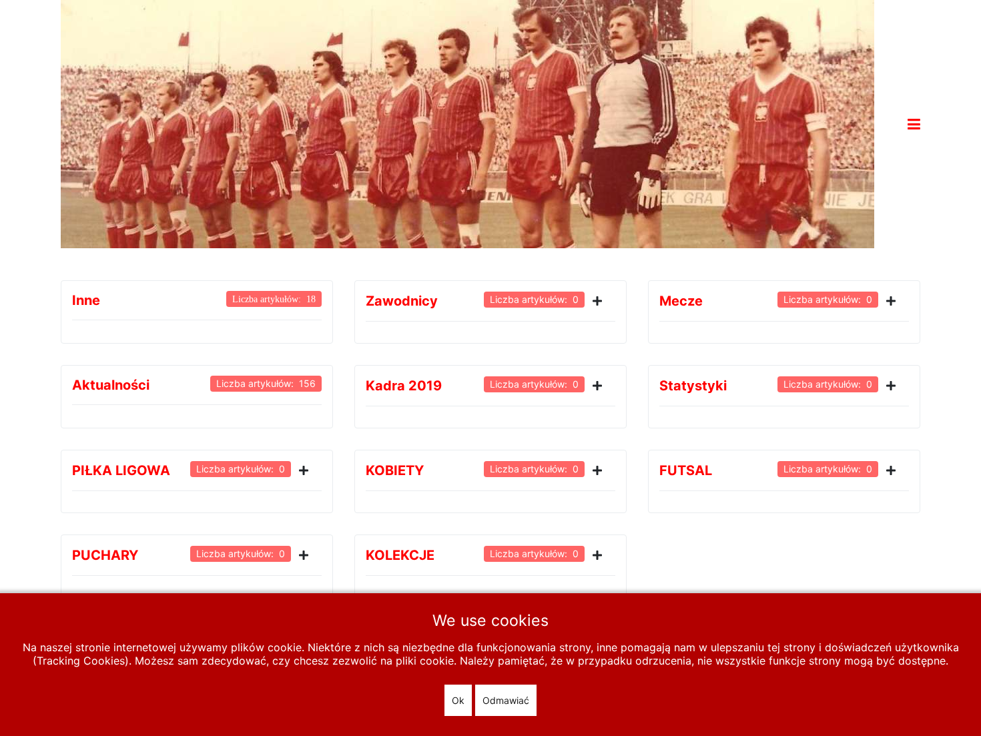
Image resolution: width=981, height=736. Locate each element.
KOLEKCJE (400, 555)
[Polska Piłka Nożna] (467, 122)
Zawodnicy (402, 301)
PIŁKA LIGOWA (121, 470)
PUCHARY (105, 555)
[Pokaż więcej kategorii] (600, 301)
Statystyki (693, 386)
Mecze (681, 301)
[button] (914, 124)
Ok (458, 700)
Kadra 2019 (404, 386)
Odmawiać (505, 700)
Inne (86, 300)
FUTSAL (685, 470)
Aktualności (110, 385)
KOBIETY (395, 470)
